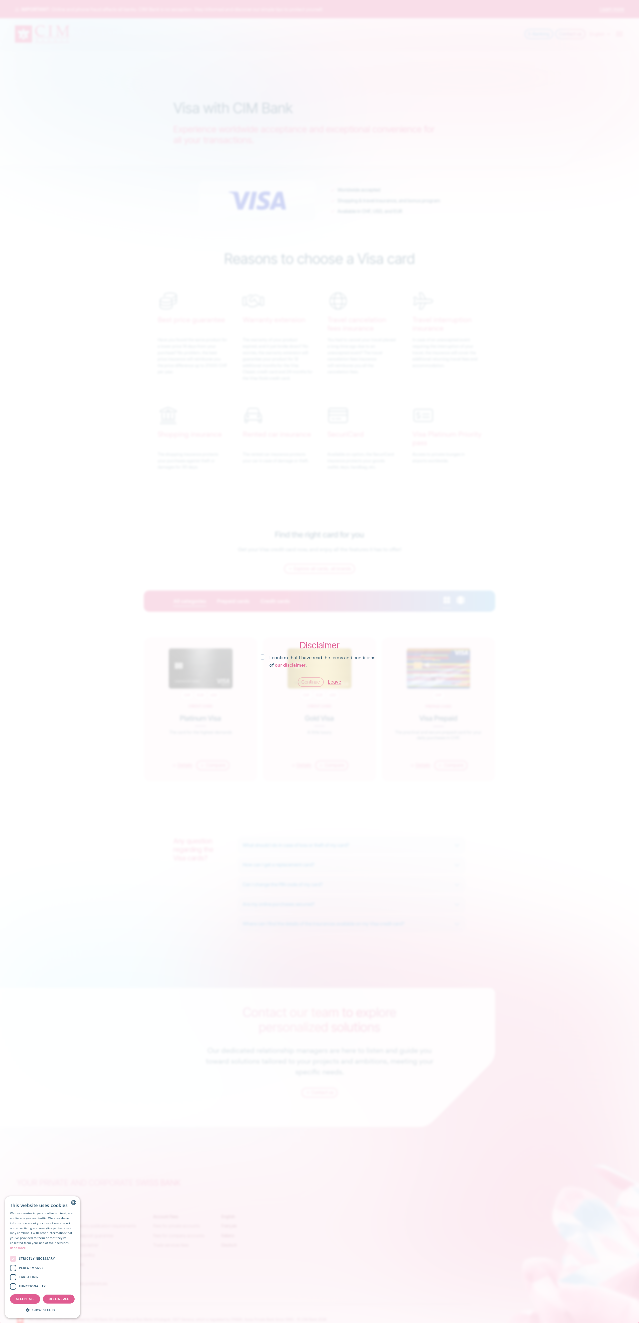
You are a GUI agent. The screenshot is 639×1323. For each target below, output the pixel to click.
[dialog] (42, 1257)
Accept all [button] (25, 1299)
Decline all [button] (59, 1299)
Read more (18, 1248)
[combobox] (73, 1202)
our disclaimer (290, 665)
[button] (42, 1310)
